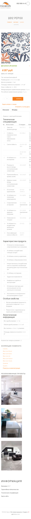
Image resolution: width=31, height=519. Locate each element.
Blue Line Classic (7, 361)
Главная (9, 22)
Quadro (5, 365)
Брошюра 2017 (5, 486)
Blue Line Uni (6, 356)
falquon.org (16, 514)
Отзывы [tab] (14, 110)
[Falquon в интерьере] (11, 422)
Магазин (15, 22)
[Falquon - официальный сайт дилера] (5, 5)
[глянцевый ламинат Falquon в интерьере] (11, 390)
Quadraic (22, 22)
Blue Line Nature (7, 358)
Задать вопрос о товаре (9, 104)
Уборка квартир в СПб (8, 503)
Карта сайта (5, 496)
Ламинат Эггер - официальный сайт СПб (13, 499)
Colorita (5, 348)
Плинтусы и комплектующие (11, 368)
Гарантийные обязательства (10, 489)
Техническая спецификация (9, 493)
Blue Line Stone (7, 353)
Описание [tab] (6, 110)
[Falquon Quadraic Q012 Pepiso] (15, 47)
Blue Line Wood (7, 351)
